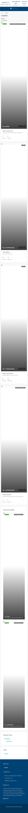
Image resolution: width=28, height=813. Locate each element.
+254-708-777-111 (9, 778)
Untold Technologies (17, 806)
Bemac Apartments (8, 373)
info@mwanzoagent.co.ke (5, 4)
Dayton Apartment (8, 131)
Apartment (9, 741)
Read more (5, 798)
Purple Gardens (7, 494)
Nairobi (6, 753)
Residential (7, 739)
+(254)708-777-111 (6, 2)
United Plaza (6, 252)
